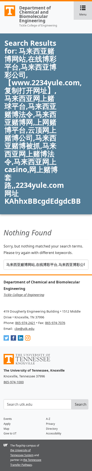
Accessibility (53, 433)
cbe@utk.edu (24, 328)
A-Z (48, 419)
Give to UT (10, 433)
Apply (7, 424)
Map (6, 429)
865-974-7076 (55, 323)
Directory (52, 429)
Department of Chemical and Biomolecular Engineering (35, 14)
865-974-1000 (14, 382)
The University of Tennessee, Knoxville (8, 15)
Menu (85, 10)
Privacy (50, 424)
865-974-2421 (25, 323)
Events (8, 419)
